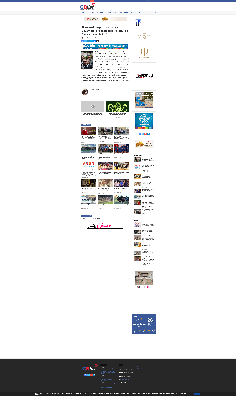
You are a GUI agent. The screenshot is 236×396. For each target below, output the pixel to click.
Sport (115, 12)
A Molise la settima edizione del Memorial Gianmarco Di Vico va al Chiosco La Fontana (121, 206)
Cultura (120, 12)
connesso (88, 218)
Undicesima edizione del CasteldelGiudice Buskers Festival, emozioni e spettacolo (88, 189)
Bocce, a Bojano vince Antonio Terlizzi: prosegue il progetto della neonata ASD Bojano (148, 211)
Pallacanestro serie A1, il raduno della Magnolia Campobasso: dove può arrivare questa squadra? (105, 172)
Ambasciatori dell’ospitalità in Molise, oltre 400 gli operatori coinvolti (87, 206)
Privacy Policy (140, 368)
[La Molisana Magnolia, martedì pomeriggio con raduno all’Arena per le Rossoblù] (121, 183)
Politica (102, 12)
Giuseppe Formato (87, 37)
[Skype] (91, 41)
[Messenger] (94, 41)
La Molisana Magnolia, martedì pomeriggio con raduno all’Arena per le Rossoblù (121, 189)
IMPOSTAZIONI (38, 394)
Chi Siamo (139, 364)
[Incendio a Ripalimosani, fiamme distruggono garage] (137, 232)
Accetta (197, 394)
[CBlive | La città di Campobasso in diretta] (87, 6)
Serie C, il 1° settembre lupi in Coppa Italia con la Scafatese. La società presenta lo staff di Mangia (113, 1)
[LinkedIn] (88, 41)
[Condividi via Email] (97, 41)
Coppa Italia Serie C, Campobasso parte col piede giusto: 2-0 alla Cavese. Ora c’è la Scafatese (105, 206)
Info (132, 12)
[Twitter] (85, 41)
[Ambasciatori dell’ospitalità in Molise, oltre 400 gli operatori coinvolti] (88, 199)
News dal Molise (95, 12)
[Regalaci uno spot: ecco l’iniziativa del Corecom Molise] (137, 253)
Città (87, 12)
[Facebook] (82, 41)
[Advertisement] (131, 6)
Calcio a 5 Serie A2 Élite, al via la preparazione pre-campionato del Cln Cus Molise (121, 172)
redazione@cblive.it (125, 379)
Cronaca (109, 12)
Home (82, 12)
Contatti (138, 12)
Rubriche (126, 12)
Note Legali (139, 366)
